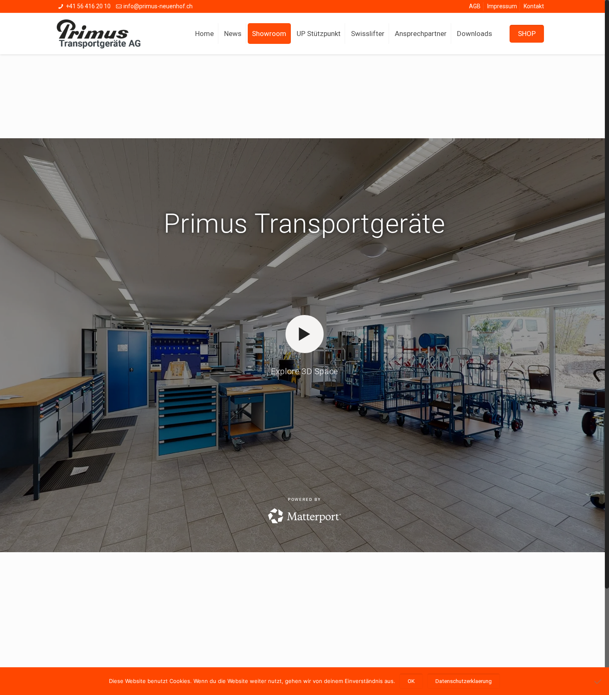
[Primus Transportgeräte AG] (105, 33)
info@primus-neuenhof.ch (158, 6)
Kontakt (534, 6)
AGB (475, 6)
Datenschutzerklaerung (463, 681)
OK (411, 681)
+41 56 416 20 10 (88, 6)
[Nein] (598, 681)
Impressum (502, 6)
